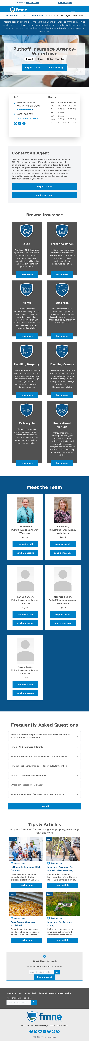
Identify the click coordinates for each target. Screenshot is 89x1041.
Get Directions (24, 110)
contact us (12, 993)
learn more (27, 274)
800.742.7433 (32, 3)
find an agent (44, 977)
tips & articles (19, 863)
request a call (32, 67)
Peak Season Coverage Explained (23, 924)
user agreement (14, 998)
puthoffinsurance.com (28, 118)
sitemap (28, 998)
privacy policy (64, 993)
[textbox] (44, 169)
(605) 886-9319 (25, 114)
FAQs (34, 993)
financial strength (47, 993)
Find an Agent (65, 3)
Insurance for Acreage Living (59, 924)
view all (44, 806)
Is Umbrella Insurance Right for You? (26, 869)
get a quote (24, 993)
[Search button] (57, 972)
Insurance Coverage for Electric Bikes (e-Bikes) (60, 869)
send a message (55, 67)
